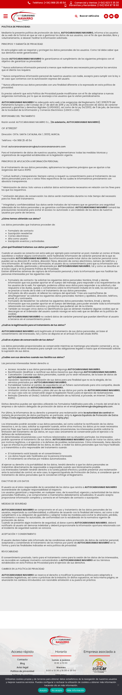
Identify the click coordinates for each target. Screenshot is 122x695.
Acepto (43, 690)
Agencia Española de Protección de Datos (95, 415)
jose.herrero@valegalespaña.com (94, 406)
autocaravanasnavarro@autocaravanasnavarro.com (37, 146)
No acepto (57, 690)
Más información (75, 690)
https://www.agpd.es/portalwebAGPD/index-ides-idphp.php (35, 417)
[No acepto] (118, 685)
